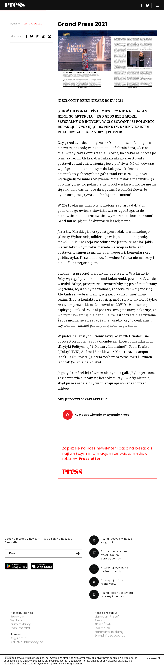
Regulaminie (74, 663)
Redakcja (17, 617)
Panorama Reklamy (109, 632)
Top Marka (102, 628)
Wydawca (17, 620)
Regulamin (18, 638)
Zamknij (153, 658)
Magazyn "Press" (106, 617)
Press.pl (100, 620)
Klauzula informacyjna (26, 642)
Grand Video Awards (109, 636)
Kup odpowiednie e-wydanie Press (102, 415)
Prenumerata (20, 628)
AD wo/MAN (102, 624)
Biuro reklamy (20, 624)
